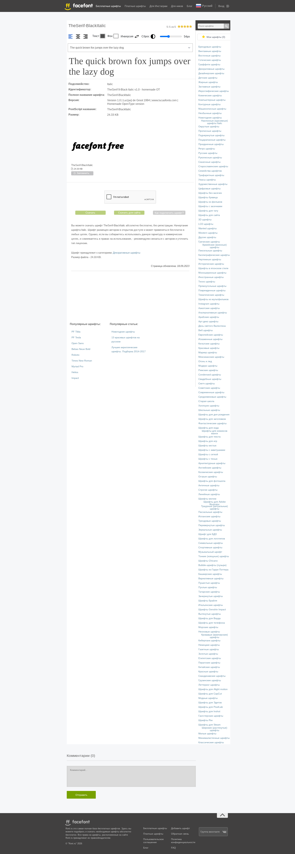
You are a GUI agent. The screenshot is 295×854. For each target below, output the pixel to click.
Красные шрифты (208, 671)
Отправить (81, 794)
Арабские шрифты (208, 317)
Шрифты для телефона (211, 623)
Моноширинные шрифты (212, 272)
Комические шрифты (210, 95)
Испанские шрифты (209, 516)
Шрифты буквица (208, 197)
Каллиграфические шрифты (214, 255)
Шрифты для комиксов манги (214, 432)
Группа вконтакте (210, 831)
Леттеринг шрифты (209, 685)
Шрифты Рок (205, 720)
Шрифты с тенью (207, 459)
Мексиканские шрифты (211, 357)
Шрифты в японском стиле (213, 268)
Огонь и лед (205, 361)
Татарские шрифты (209, 592)
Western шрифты (207, 233)
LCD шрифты (205, 224)
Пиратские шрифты (209, 662)
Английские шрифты (209, 467)
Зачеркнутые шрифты (210, 596)
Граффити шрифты (209, 64)
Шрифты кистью (207, 445)
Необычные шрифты (210, 113)
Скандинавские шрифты (212, 676)
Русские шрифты (207, 153)
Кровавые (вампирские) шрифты (214, 636)
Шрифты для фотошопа (211, 481)
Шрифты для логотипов (211, 538)
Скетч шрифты (206, 383)
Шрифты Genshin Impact (212, 609)
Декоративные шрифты (126, 252)
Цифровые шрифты (209, 188)
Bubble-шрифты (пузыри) (212, 565)
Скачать (90, 212)
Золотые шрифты (208, 654)
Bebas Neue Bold (81, 349)
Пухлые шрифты (207, 587)
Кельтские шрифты (209, 343)
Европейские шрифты (210, 335)
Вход (221, 6)
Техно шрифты (206, 281)
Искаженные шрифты (210, 339)
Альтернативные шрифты (212, 312)
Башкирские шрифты (210, 574)
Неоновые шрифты (209, 631)
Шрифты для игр (207, 441)
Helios (75, 372)
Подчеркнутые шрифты (211, 135)
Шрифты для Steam (209, 724)
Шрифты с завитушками (211, 450)
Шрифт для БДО (207, 534)
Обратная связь (180, 834)
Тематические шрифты (211, 295)
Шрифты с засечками (210, 206)
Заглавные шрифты (209, 86)
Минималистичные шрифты (214, 738)
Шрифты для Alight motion (213, 689)
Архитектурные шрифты (211, 463)
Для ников (177, 6)
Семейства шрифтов (210, 171)
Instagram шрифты (208, 304)
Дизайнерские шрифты (211, 73)
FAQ (173, 848)
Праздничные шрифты (211, 144)
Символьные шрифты (210, 543)
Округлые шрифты (208, 126)
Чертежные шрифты (209, 259)
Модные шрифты (208, 698)
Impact (75, 378)
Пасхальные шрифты (210, 512)
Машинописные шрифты (212, 109)
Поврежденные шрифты (212, 290)
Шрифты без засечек (210, 193)
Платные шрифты (135, 6)
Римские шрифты (208, 370)
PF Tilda (76, 331)
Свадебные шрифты (209, 379)
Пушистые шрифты (209, 583)
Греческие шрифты (209, 241)
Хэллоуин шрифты (208, 405)
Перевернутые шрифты (211, 525)
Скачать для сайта (129, 212)
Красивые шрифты (208, 348)
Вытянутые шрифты (209, 614)
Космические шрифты (210, 472)
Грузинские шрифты (209, 680)
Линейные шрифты (209, 494)
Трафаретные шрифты (211, 175)
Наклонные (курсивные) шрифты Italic (214, 122)
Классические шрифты (211, 742)
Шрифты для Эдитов (210, 702)
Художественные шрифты (212, 184)
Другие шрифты (207, 237)
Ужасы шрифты (207, 179)
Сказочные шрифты (209, 162)
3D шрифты (205, 219)
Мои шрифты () (216, 37)
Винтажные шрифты (209, 51)
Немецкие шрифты (209, 645)
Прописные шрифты (209, 131)
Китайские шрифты (209, 667)
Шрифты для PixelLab (210, 707)
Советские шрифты (209, 388)
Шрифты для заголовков (212, 419)
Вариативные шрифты (210, 578)
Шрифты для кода (208, 428)
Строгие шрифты (207, 490)
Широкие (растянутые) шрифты (214, 729)
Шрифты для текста (209, 436)
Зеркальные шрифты (210, 529)
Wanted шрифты (207, 228)
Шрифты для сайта (209, 215)
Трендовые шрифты (209, 521)
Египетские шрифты (209, 658)
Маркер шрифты (207, 352)
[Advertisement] (130, 296)
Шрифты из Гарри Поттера (213, 569)
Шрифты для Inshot (209, 711)
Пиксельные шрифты (210, 250)
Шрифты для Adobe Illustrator (214, 503)
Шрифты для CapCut (210, 693)
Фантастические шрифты (212, 423)
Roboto (75, 355)
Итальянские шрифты (210, 605)
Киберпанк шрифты (209, 640)
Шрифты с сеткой (208, 454)
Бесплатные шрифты (108, 6)
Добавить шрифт (180, 828)
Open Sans (78, 343)
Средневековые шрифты (212, 397)
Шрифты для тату (208, 210)
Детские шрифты (207, 78)
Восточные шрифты (209, 55)
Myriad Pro (77, 366)
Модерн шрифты (207, 366)
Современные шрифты (211, 392)
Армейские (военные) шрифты (214, 246)
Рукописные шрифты (210, 157)
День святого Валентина (212, 326)
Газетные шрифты (208, 649)
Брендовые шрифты (209, 47)
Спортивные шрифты (210, 547)
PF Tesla (76, 337)
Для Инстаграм (158, 6)
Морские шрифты (208, 627)
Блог (189, 6)
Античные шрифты (208, 485)
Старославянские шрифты (213, 166)
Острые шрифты (207, 476)
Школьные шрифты (209, 410)
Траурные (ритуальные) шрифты (214, 507)
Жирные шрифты (208, 82)
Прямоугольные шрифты (212, 286)
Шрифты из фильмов (210, 202)
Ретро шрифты (206, 148)
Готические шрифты (209, 60)
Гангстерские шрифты (210, 716)
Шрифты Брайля (207, 600)
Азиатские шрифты (209, 308)
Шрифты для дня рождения (213, 414)
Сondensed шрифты (209, 374)
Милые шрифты (207, 733)
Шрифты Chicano (208, 561)
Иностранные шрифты (211, 277)
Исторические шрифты (211, 264)
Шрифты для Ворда (209, 618)
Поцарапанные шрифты (212, 140)
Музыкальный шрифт (210, 552)
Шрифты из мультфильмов (213, 299)
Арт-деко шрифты (208, 321)
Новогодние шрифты (123, 331)
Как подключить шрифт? (169, 212)
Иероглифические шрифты (213, 91)
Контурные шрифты (209, 104)
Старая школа (206, 401)
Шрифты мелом (207, 498)
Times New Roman (82, 360)
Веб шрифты (205, 330)
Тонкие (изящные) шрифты (213, 556)
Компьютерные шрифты (212, 100)
